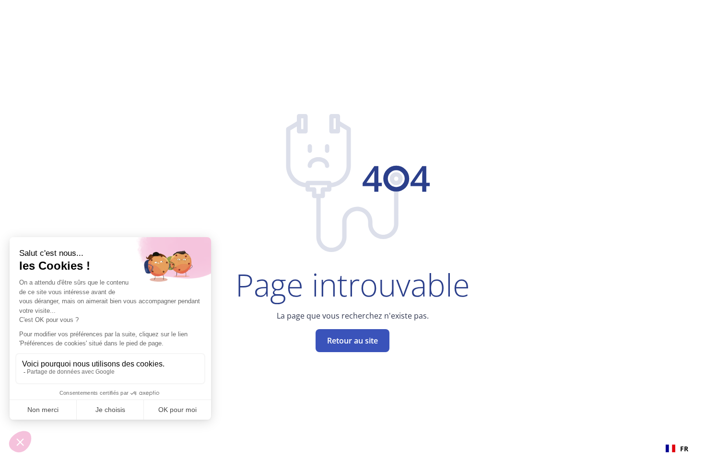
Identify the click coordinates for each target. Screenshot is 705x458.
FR (684, 448)
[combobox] (676, 448)
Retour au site (352, 340)
